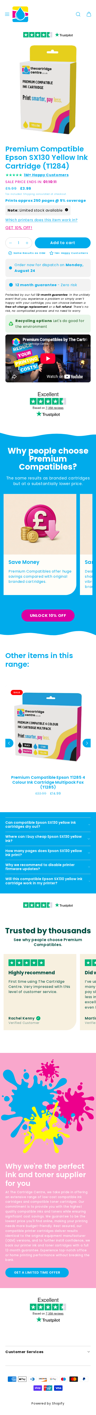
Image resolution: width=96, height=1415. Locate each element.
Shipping (29, 194)
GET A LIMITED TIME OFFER (37, 1272)
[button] (7, 14)
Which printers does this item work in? (41, 219)
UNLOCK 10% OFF (48, 615)
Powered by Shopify (48, 1403)
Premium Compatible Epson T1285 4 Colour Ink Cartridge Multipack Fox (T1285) (48, 782)
